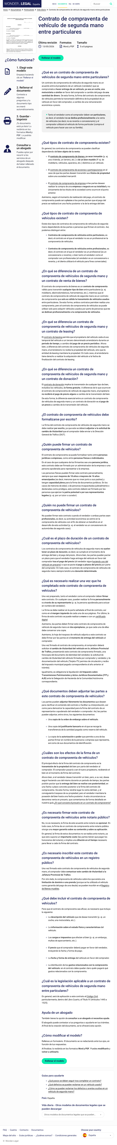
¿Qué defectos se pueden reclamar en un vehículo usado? (75, 1084)
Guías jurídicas (26, 1135)
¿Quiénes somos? (44, 1135)
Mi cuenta (76, 4)
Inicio (54, 4)
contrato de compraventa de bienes (67, 156)
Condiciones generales (65, 1135)
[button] (100, 1114)
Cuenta (13, 1130)
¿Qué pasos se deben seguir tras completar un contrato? (74, 1081)
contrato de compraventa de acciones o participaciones (76, 170)
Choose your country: (91, 1130)
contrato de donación (54, 384)
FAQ (70, 4)
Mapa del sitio (9, 1135)
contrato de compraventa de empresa (68, 183)
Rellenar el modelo (51, 58)
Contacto (24, 1130)
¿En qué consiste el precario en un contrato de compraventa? (82, 803)
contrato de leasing (53, 337)
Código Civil (92, 996)
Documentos (62, 4)
